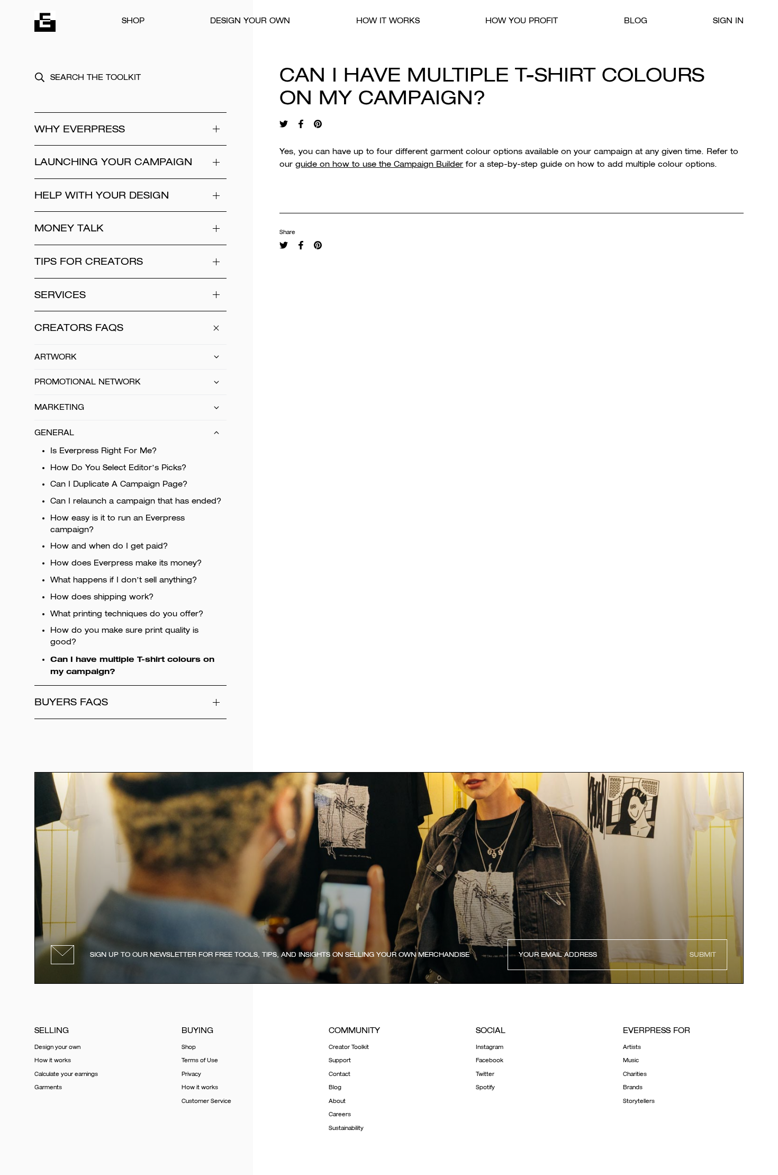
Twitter (485, 1074)
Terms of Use (200, 1060)
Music (631, 1060)
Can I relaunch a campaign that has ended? (135, 501)
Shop (133, 20)
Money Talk (69, 228)
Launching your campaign (113, 161)
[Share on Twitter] (283, 124)
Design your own (250, 20)
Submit (703, 954)
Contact (339, 1074)
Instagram (489, 1047)
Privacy (191, 1074)
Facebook (489, 1060)
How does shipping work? (101, 597)
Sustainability (346, 1128)
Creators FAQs (78, 327)
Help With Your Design (101, 195)
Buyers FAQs (71, 701)
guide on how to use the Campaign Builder (379, 164)
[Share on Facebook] (300, 124)
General (54, 432)
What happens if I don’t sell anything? (123, 580)
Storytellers (639, 1101)
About (337, 1101)
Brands (633, 1087)
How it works (388, 20)
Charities (635, 1074)
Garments (48, 1087)
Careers (340, 1114)
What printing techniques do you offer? (126, 613)
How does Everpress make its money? (126, 563)
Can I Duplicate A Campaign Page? (118, 484)
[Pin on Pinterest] (318, 124)
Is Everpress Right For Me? (103, 450)
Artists (632, 1047)
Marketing (59, 407)
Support (340, 1060)
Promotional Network (87, 382)
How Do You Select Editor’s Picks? (118, 467)
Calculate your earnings (66, 1074)
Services (60, 294)
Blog (635, 20)
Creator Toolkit (349, 1047)
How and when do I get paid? (109, 546)
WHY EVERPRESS (79, 128)
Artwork (55, 357)
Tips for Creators (88, 261)
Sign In (728, 20)
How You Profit (521, 20)
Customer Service (206, 1101)
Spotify (485, 1087)
